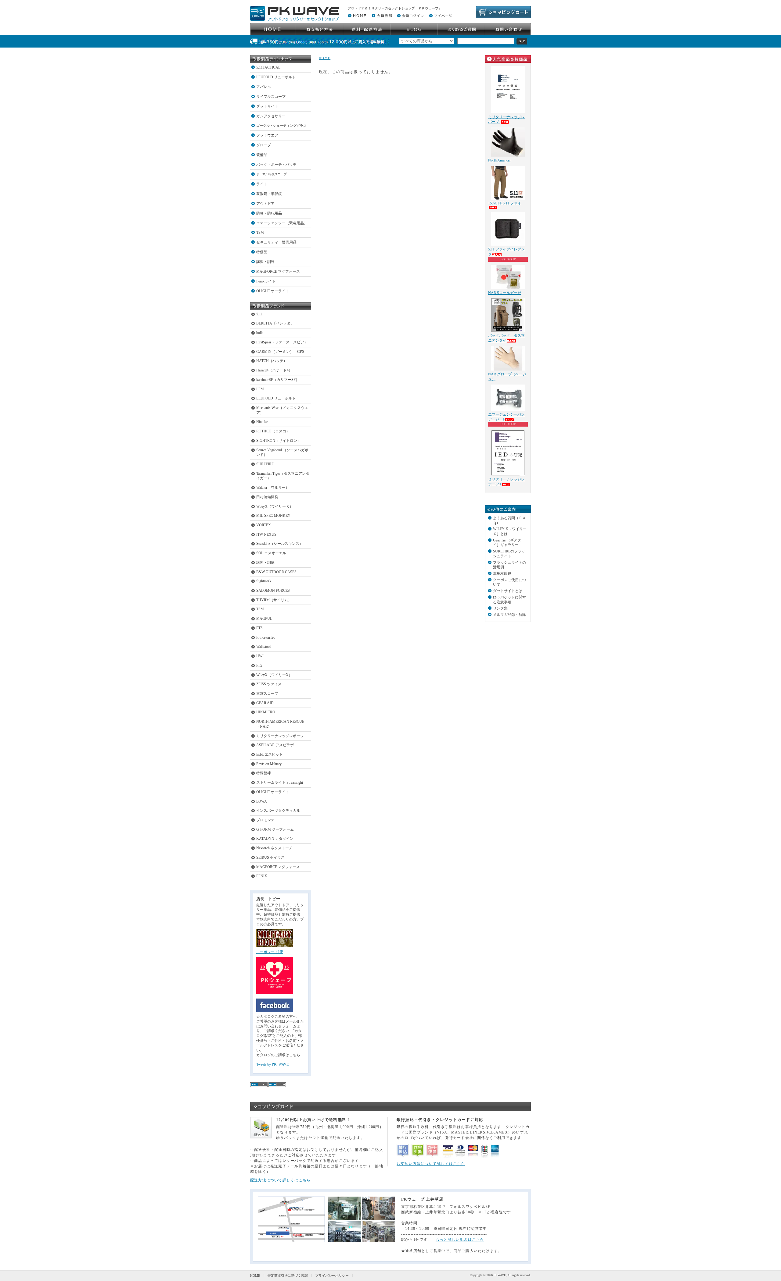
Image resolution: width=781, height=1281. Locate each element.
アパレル (263, 87)
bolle (259, 333)
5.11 (259, 314)
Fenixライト (265, 281)
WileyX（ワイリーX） (274, 675)
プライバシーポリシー (332, 1275)
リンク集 (500, 608)
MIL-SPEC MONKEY (273, 515)
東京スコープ (267, 693)
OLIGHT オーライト (272, 291)
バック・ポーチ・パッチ (276, 164)
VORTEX (263, 525)
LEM (260, 389)
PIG (259, 665)
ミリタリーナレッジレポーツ (280, 736)
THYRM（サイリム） (274, 600)
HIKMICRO (265, 712)
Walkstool (263, 646)
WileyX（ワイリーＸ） (274, 506)
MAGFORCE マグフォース (278, 271)
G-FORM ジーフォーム (275, 829)
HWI (260, 656)
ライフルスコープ (271, 96)
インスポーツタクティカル (278, 810)
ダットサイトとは (507, 591)
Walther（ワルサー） (272, 487)
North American (499, 160)
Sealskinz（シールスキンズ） (279, 543)
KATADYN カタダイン (274, 838)
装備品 (261, 155)
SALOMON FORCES (273, 590)
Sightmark (263, 581)
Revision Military (269, 764)
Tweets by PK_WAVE (272, 1064)
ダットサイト (267, 106)
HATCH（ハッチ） (271, 361)
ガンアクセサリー (271, 116)
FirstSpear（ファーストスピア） (282, 342)
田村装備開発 (267, 497)
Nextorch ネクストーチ (274, 848)
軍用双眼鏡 (502, 573)
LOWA (261, 801)
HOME (324, 58)
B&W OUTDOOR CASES (276, 572)
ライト (261, 184)
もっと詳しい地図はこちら (460, 1239)
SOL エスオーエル (271, 553)
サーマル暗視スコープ (271, 174)
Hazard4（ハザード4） (274, 370)
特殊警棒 (263, 773)
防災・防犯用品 (269, 213)
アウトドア (265, 203)
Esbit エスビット (269, 754)
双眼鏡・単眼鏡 (269, 194)
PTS (259, 628)
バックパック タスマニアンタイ (506, 337)
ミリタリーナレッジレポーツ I (506, 481)
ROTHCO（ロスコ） (273, 431)
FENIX (261, 876)
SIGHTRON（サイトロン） (278, 440)
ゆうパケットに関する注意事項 (509, 599)
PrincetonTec (265, 637)
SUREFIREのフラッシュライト (509, 553)
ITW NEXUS (266, 534)
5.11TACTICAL (268, 67)
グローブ (263, 145)
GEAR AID (265, 703)
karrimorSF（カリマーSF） (277, 380)
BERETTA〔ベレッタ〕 (275, 323)
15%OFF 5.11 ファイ (504, 203)
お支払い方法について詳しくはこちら (431, 1164)
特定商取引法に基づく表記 (288, 1275)
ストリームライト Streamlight (279, 782)
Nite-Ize (262, 422)
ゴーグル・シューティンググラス (281, 125)
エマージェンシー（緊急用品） (282, 223)
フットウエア (267, 135)
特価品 (261, 252)
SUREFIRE (265, 464)
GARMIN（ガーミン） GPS (280, 352)
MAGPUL (264, 618)
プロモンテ (265, 820)
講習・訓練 (265, 262)
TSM (260, 232)
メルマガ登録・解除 (509, 614)
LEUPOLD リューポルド (276, 77)
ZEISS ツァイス (269, 684)
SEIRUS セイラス (270, 857)
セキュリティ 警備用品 (276, 242)
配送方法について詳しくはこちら (280, 1180)
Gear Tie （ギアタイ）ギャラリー (507, 542)
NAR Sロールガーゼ (504, 293)
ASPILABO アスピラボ (275, 745)
